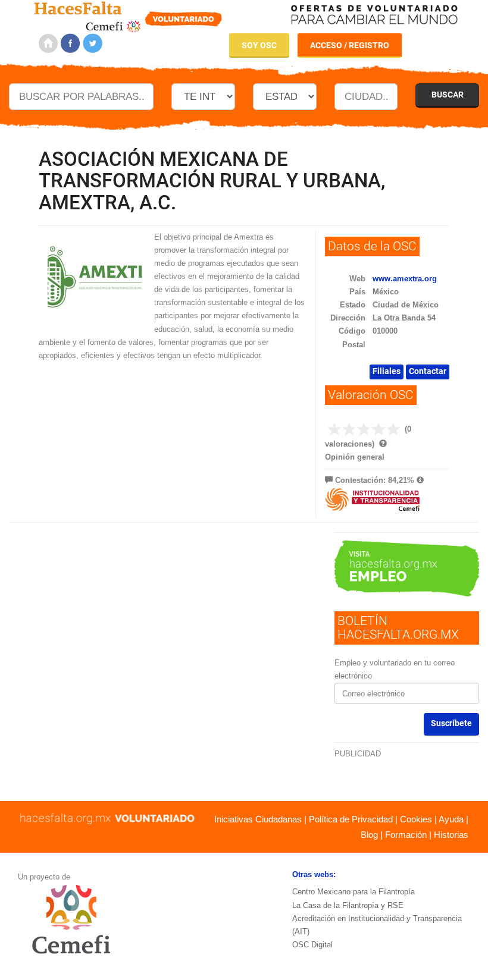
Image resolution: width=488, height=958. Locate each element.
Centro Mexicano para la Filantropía (353, 891)
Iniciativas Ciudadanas (258, 819)
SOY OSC (259, 45)
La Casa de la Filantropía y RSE (347, 905)
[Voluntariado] (128, 15)
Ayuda (451, 819)
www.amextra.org (405, 278)
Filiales (387, 371)
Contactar (427, 371)
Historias (451, 835)
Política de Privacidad (351, 819)
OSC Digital (312, 944)
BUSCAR (447, 94)
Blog (369, 835)
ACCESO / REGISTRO (349, 45)
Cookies (416, 819)
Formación (406, 835)
